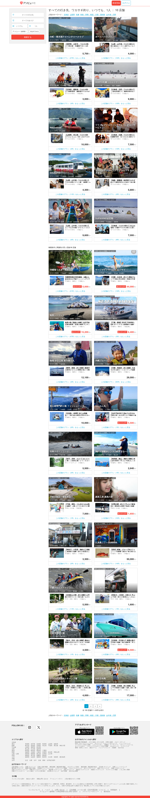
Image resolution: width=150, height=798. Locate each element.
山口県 (50, 754)
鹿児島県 (62, 757)
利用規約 (114, 790)
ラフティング (125, 746)
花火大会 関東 (73, 771)
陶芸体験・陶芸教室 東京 (89, 767)
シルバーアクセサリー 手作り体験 (97, 746)
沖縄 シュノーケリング (119, 767)
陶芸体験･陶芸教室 (81, 742)
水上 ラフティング (90, 768)
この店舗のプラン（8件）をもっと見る (115, 239)
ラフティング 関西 (112, 769)
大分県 (50, 757)
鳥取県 (27, 754)
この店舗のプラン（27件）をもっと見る (70, 58)
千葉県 (50, 745)
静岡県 (27, 750)
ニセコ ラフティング (75, 768)
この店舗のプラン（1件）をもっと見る (115, 427)
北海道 (66, 14)
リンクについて (34, 790)
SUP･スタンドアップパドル (84, 743)
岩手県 (33, 744)
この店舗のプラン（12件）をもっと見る (116, 103)
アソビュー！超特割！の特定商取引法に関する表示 (58, 791)
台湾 (13, 760)
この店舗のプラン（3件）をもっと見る (70, 103)
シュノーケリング (124, 743)
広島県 (44, 754)
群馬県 (33, 745)
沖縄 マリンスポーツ (18, 771)
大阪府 (39, 752)
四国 (13, 755)
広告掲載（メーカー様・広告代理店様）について (87, 790)
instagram (29, 727)
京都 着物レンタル (17, 767)
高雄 (43, 760)
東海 (13, 750)
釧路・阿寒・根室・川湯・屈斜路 (92, 14)
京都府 (33, 752)
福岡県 (27, 757)
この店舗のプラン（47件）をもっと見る (70, 336)
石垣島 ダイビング (105, 767)
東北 (13, 744)
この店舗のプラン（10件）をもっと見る (116, 58)
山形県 (50, 744)
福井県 (39, 749)
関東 (13, 745)
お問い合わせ (60, 790)
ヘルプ (47, 790)
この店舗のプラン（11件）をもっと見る (70, 194)
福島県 (56, 744)
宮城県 (39, 744)
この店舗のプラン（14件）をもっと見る (116, 563)
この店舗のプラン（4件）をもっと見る (70, 149)
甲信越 (14, 747)
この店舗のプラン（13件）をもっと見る (116, 149)
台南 (39, 760)
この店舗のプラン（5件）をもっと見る (115, 336)
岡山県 (39, 754)
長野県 (33, 747)
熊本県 (44, 757)
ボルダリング (114, 746)
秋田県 (44, 744)
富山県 (27, 749)
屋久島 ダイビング (17, 768)
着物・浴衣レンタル (81, 747)
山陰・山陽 (15, 753)
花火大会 (121, 747)
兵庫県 (44, 752)
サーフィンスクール (126, 745)
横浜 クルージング (103, 768)
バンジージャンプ (104, 747)
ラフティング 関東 (61, 768)
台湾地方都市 (51, 760)
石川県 (33, 749)
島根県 (33, 754)
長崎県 (39, 757)
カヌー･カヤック (120, 742)
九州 (13, 757)
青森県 (27, 744)
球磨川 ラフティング (97, 769)
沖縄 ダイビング (30, 767)
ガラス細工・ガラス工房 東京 (36, 771)
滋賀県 (27, 752)
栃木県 (27, 745)
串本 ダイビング (69, 769)
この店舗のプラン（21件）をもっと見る (70, 291)
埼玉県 (44, 745)
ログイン (126, 3)
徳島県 (27, 755)
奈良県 (50, 752)
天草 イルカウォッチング (20, 769)
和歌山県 (56, 752)
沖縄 (13, 758)
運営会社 (107, 791)
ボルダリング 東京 (73, 767)
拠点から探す (30, 779)
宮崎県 (56, 757)
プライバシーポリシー (90, 791)
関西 (13, 752)
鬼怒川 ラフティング (82, 769)
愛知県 (39, 750)
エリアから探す (17, 739)
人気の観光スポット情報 (72, 779)
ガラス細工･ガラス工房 (96, 742)
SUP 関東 (64, 771)
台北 (26, 760)
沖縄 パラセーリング (117, 768)
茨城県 (39, 745)
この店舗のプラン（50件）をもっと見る (116, 382)
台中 (35, 760)
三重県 (44, 750)
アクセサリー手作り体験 (82, 745)
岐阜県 (33, 750)
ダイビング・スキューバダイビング (106, 743)
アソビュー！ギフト (56, 779)
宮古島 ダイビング (53, 771)
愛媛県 (39, 755)
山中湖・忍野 (111, 14)
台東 (30, 760)
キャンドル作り (80, 746)
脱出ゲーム (93, 747)
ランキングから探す (18, 779)
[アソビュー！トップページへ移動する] (27, 3)
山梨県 (72, 14)
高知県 (44, 755)
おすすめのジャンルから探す (85, 739)
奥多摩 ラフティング (55, 769)
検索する (28, 37)
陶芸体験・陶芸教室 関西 (58, 767)
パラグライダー (97, 745)
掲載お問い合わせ (42, 779)
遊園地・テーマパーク (111, 745)
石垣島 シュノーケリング (45, 768)
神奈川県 (62, 745)
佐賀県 (33, 757)
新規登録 (116, 3)
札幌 (77, 14)
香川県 (33, 755)
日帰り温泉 (109, 742)
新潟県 (39, 747)
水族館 (114, 747)
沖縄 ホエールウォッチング (38, 769)
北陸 (13, 748)
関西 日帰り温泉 (30, 768)
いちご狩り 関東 (125, 769)
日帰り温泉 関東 (43, 767)
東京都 (56, 745)
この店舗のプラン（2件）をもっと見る (115, 194)
